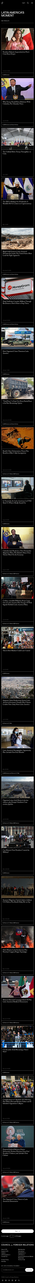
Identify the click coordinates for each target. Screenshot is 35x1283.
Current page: (5, 1236)
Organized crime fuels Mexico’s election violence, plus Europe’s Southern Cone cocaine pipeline (15, 802)
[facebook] (2, 1280)
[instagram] (12, 1280)
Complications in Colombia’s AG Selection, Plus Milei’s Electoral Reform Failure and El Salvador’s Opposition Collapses (17, 1101)
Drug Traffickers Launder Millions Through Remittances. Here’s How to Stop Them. (17, 302)
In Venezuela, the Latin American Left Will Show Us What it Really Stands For (17, 502)
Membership (21, 1249)
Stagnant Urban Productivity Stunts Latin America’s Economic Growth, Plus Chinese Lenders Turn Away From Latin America (17, 702)
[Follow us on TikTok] (15, 1280)
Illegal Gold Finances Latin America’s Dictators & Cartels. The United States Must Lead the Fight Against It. (17, 253)
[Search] (27, 3)
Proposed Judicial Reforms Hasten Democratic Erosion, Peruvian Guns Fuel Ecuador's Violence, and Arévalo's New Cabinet (16, 1152)
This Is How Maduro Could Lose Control (16, 651)
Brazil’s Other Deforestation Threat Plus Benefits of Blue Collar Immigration (16, 452)
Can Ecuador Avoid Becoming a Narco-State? (16, 1051)
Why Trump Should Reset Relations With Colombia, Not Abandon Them (16, 103)
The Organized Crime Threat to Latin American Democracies (15, 1200)
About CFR (4, 1249)
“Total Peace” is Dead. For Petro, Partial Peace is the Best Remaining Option (17, 402)
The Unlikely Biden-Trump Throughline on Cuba (17, 153)
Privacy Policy (5, 1259)
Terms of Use (21, 1259)
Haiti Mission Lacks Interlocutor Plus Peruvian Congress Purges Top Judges (15, 951)
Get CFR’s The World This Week (10, 1265)
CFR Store (21, 1254)
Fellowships (21, 1251)
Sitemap (3, 1261)
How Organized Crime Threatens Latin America (16, 352)
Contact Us (4, 1256)
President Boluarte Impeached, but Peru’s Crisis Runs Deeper (16, 53)
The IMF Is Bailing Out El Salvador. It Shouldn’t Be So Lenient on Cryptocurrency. (17, 203)
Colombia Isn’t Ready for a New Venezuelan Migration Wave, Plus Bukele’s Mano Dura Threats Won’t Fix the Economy (17, 553)
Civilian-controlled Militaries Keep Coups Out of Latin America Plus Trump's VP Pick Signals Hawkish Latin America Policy (17, 603)
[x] (19, 1280)
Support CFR (4, 1251)
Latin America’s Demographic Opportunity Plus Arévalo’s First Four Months (17, 751)
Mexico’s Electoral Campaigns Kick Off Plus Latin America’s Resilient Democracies (17, 1001)
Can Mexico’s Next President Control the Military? (16, 851)
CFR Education (5, 1254)
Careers (3, 1253)
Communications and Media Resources (25, 1257)
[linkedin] (6, 1280)
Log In (23, 3)
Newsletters (21, 1253)
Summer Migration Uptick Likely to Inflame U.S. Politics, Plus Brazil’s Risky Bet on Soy (17, 901)
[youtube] (9, 1280)
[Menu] (32, 3)
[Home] (2, 3)
